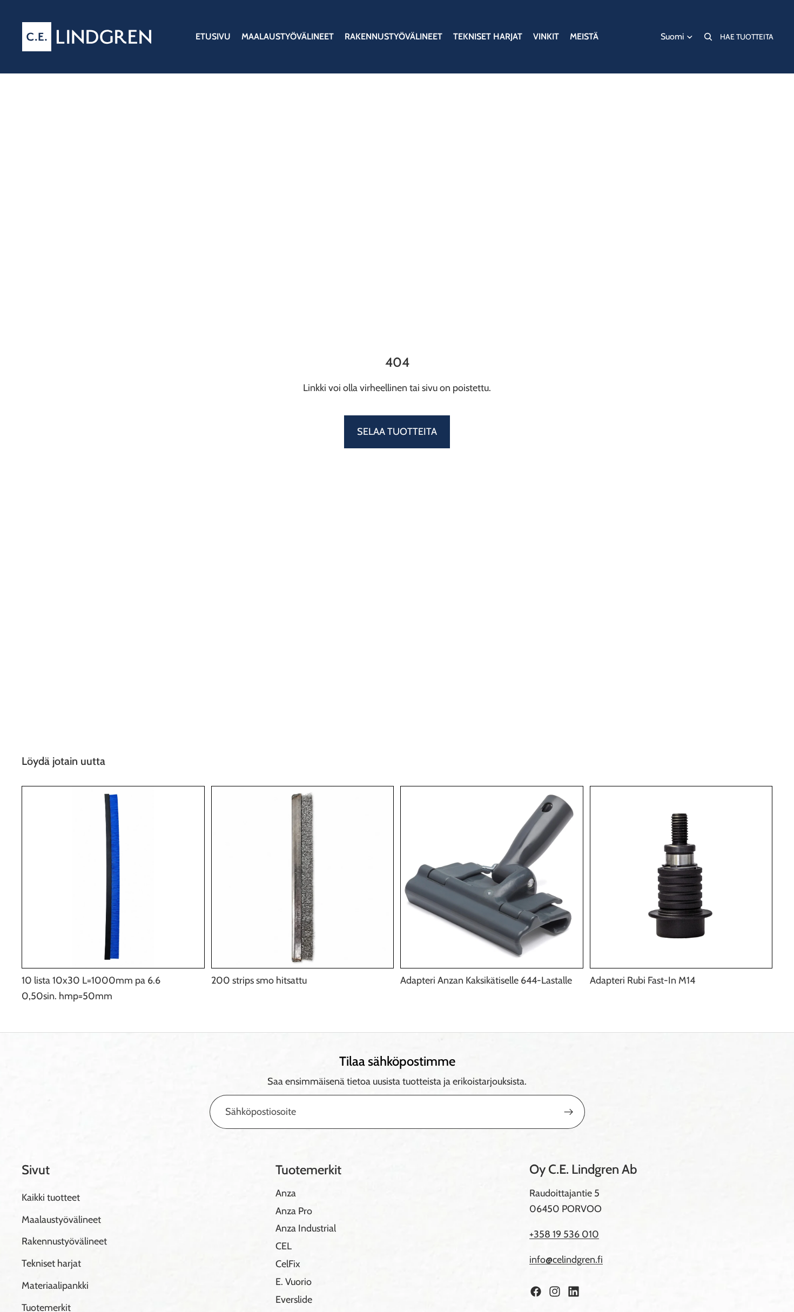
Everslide (293, 1300)
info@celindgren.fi (566, 1260)
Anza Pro (293, 1211)
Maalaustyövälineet (61, 1220)
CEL (283, 1246)
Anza (285, 1193)
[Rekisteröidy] (568, 1112)
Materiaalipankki (55, 1285)
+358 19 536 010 (564, 1234)
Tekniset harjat (51, 1263)
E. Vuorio (293, 1282)
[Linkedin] (573, 1291)
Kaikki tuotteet (51, 1197)
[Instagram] (554, 1291)
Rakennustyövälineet (64, 1241)
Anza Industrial (305, 1228)
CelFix (287, 1264)
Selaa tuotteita (397, 432)
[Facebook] (535, 1291)
